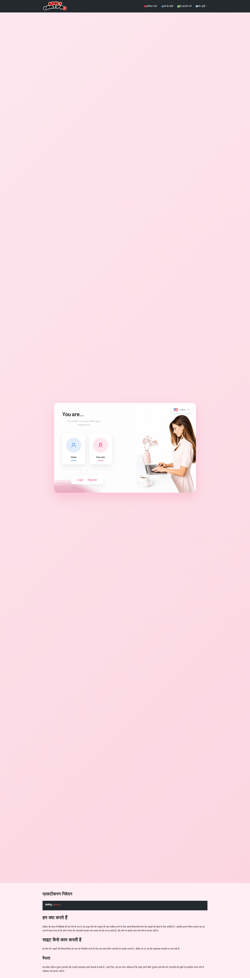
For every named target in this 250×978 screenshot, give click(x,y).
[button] (206, 6)
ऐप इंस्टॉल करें (186, 6)
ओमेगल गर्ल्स (152, 6)
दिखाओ (56, 905)
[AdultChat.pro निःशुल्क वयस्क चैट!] (55, 6)
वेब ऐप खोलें (168, 6)
